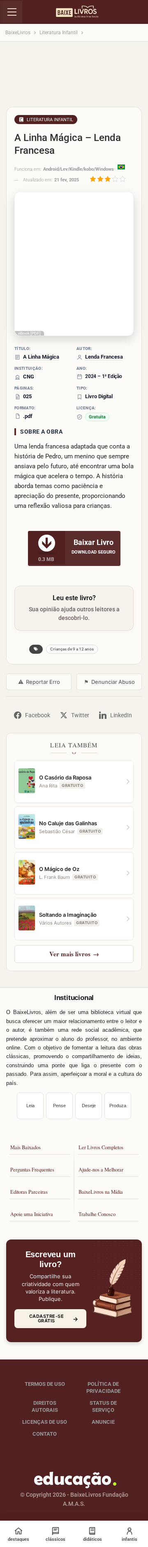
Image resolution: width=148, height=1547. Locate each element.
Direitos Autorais (45, 1406)
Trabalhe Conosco (97, 1214)
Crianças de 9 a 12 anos (72, 649)
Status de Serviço (103, 1406)
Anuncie (103, 1421)
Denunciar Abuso (109, 681)
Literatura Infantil (50, 119)
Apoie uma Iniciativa (31, 1214)
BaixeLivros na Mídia (101, 1191)
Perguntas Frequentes (32, 1169)
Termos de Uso (45, 1384)
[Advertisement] (74, 76)
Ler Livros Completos (101, 1147)
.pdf (27, 416)
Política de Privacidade (103, 1387)
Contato (44, 1433)
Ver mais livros (74, 953)
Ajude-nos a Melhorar (101, 1169)
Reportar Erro (39, 681)
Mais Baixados (25, 1147)
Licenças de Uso (44, 1421)
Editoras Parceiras (29, 1191)
